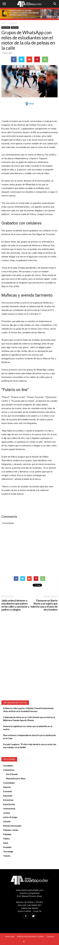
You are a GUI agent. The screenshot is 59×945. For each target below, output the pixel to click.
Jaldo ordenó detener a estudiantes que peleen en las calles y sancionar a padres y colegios (15, 605)
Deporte (7, 787)
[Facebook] (25, 916)
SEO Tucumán (30, 941)
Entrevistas (8, 800)
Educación (7, 795)
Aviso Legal (9, 936)
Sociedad (7, 847)
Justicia (6, 813)
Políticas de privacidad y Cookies (30, 936)
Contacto (50, 936)
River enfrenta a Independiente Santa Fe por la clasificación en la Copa (29, 736)
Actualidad (12, 23)
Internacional (9, 808)
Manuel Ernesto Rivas (15, 778)
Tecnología (8, 851)
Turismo (6, 856)
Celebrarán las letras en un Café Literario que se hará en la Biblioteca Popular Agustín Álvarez (29, 718)
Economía (7, 791)
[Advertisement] (29, 112)
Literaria (6, 821)
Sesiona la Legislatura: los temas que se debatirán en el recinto (27, 727)
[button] (55, 4)
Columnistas (8, 770)
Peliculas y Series (10, 830)
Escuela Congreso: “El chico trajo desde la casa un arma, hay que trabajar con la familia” (29, 745)
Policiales (15, 27)
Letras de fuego (10, 817)
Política (6, 838)
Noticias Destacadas (12, 825)
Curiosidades (9, 783)
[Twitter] (33, 916)
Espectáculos (9, 804)
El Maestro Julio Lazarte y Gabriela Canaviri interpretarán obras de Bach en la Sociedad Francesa (28, 709)
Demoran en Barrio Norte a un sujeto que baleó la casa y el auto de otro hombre (44, 605)
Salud (5, 843)
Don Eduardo (12, 774)
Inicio (3, 23)
